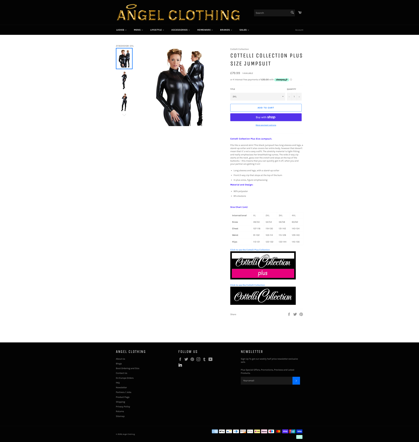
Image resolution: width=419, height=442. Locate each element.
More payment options (266, 125)
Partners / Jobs (123, 392)
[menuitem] (121, 30)
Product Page (122, 397)
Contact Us (121, 373)
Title (232, 89)
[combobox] (274, 12)
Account (299, 30)
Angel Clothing (129, 434)
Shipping (120, 401)
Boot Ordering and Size (127, 368)
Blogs (119, 363)
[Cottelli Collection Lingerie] (263, 304)
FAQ (118, 382)
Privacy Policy (123, 406)
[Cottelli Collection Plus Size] (263, 278)
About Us (120, 358)
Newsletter (121, 387)
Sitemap (120, 416)
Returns (120, 411)
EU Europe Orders (125, 378)
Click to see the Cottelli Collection (247, 285)
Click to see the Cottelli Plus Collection (250, 249)
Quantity (291, 89)
